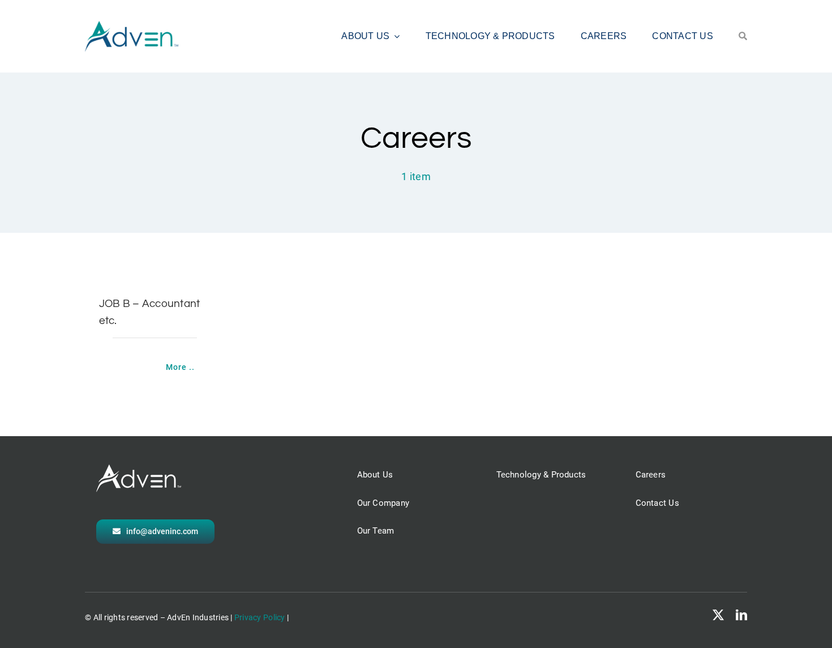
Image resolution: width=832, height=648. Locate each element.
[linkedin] (741, 615)
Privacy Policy (259, 617)
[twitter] (718, 615)
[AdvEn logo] (131, 25)
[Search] (743, 36)
